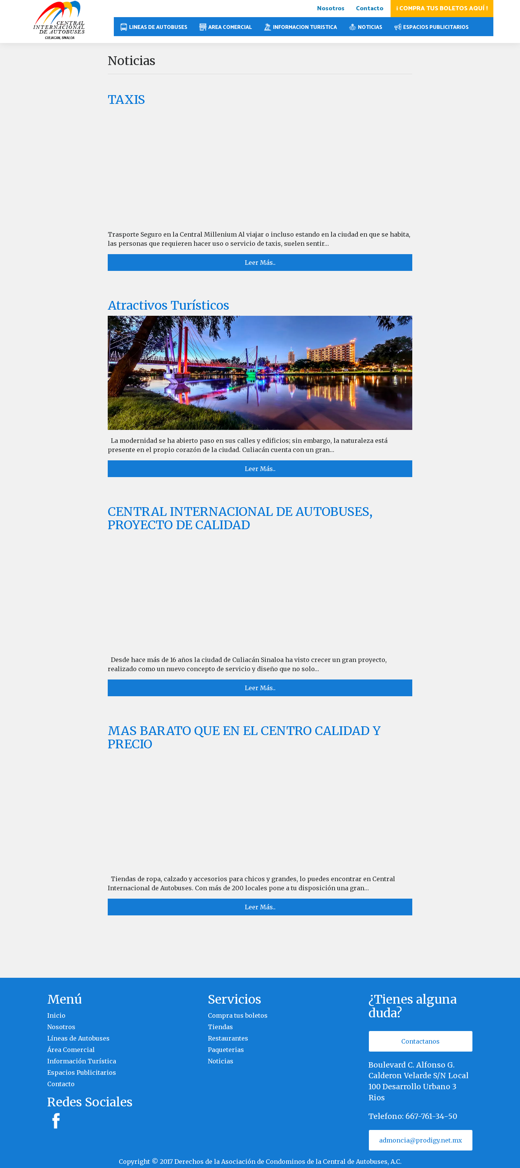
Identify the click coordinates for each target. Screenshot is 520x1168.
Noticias (220, 1061)
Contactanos (420, 1041)
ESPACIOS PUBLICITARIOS (436, 27)
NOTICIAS (370, 27)
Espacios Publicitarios (81, 1072)
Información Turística (81, 1061)
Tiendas (220, 1027)
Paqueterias (226, 1049)
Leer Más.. (260, 262)
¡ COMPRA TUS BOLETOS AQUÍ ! (442, 8)
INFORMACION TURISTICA (305, 27)
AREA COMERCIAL (230, 27)
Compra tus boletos (238, 1015)
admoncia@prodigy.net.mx (420, 1140)
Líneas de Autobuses (78, 1038)
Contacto (369, 8)
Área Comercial (71, 1049)
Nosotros (331, 8)
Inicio (56, 1015)
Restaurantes (228, 1038)
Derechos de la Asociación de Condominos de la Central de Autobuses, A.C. (288, 1161)
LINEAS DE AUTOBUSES (158, 27)
